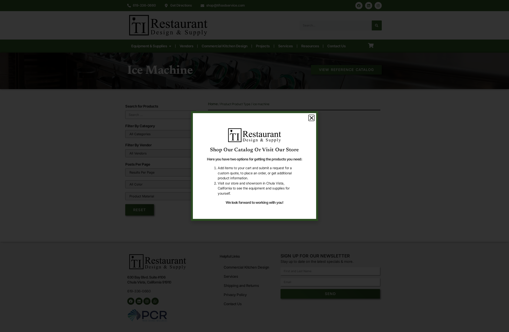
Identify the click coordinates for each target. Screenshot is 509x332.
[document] (254, 166)
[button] (311, 118)
